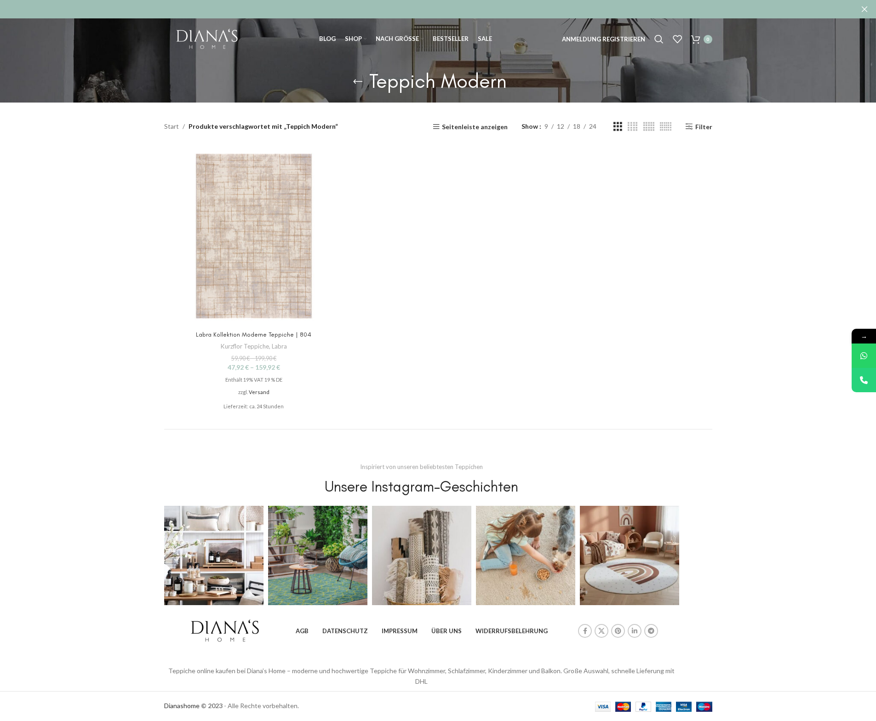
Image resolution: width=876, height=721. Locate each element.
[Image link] (224, 630)
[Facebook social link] (585, 631)
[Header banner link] (438, 9)
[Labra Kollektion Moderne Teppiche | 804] (254, 236)
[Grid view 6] (665, 126)
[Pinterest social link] (618, 631)
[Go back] (357, 81)
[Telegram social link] (651, 631)
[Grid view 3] (617, 126)
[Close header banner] (864, 9)
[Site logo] (207, 38)
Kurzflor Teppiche (245, 346)
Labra (279, 346)
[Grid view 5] (648, 126)
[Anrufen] (864, 380)
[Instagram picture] (213, 555)
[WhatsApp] (864, 355)
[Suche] (659, 39)
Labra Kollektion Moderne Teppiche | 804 (253, 334)
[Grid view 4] (632, 126)
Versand (259, 392)
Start (171, 126)
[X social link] (601, 631)
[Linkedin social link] (634, 631)
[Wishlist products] (677, 39)
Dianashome (182, 706)
